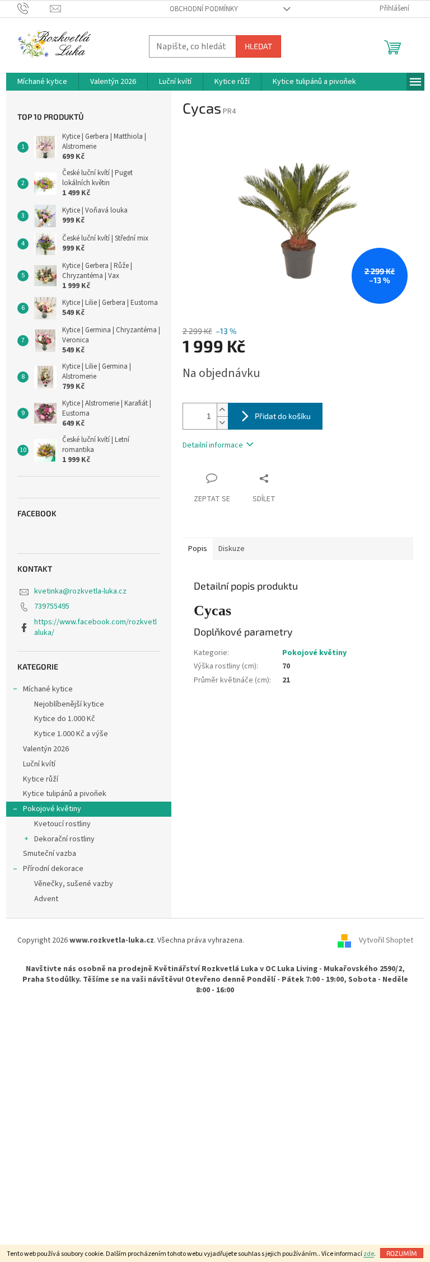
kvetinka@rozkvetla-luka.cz (80, 591)
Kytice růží (40, 779)
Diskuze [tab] (231, 548)
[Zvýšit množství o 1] (222, 409)
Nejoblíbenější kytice (69, 704)
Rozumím (401, 1253)
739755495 (51, 606)
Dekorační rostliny (64, 839)
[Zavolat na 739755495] (33, 8)
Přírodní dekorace (53, 868)
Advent (46, 899)
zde (368, 1254)
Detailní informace (213, 445)
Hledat (258, 46)
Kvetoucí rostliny (62, 824)
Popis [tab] (197, 548)
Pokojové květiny (52, 808)
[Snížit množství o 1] (222, 422)
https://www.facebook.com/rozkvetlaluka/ (95, 627)
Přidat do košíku (283, 416)
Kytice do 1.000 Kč (64, 718)
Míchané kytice (48, 689)
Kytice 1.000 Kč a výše (71, 734)
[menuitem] (42, 82)
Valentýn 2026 (46, 749)
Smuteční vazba (49, 853)
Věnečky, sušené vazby (73, 883)
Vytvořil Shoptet (386, 941)
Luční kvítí (39, 764)
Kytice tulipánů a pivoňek (64, 793)
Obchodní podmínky (204, 9)
